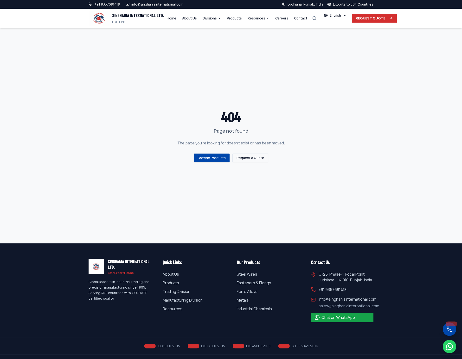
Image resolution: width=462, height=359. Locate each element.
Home (171, 18)
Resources (256, 18)
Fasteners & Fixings (254, 282)
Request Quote (370, 18)
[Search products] (314, 18)
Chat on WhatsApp (338, 317)
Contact (300, 18)
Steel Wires (247, 274)
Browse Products (212, 157)
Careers (281, 18)
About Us (189, 18)
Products (234, 18)
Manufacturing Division (183, 300)
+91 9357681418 (332, 289)
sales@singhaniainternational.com (349, 306)
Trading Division (176, 291)
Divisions (210, 18)
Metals (243, 300)
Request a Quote (250, 157)
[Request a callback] (449, 329)
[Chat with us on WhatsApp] (449, 346)
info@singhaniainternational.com (347, 299)
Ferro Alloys (247, 291)
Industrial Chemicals (254, 308)
